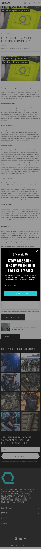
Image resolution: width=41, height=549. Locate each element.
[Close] (37, 250)
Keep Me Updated (20, 293)
